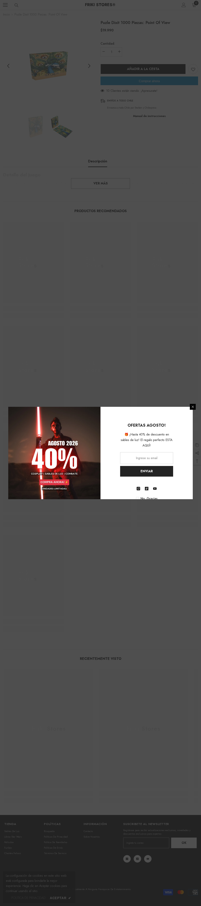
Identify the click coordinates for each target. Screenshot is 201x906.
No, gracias (149, 498)
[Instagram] (138, 488)
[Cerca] (193, 407)
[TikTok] (147, 488)
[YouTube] (155, 488)
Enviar (147, 471)
